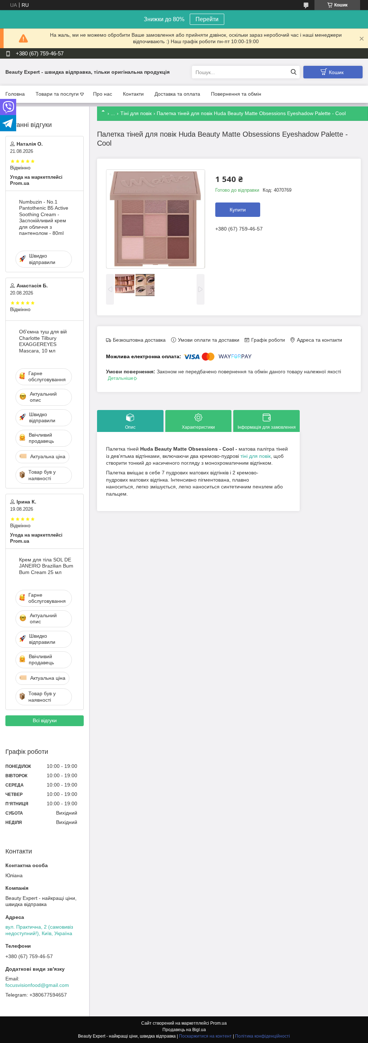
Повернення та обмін (236, 94)
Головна (15, 94)
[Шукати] (293, 72)
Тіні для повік (136, 113)
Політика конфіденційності (262, 1036)
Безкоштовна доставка (139, 340)
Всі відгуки (45, 720)
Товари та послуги (57, 94)
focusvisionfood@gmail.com (37, 985)
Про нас (102, 94)
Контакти (133, 94)
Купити (238, 210)
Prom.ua (218, 1023)
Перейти (207, 19)
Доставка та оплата (177, 94)
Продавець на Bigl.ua (184, 1029)
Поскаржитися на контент (205, 1036)
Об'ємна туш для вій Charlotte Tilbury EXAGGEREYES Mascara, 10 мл (43, 341)
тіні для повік (255, 456)
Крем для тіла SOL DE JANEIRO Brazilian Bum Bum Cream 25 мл (46, 566)
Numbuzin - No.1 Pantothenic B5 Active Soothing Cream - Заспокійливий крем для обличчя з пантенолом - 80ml (43, 217)
